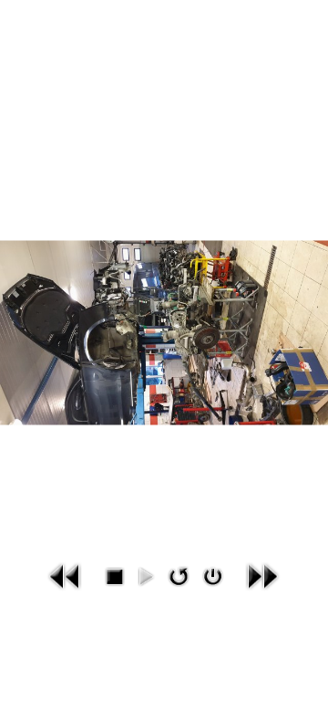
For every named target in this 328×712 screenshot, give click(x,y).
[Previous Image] (65, 576)
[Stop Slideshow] (114, 576)
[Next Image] (262, 576)
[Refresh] (178, 576)
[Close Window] (213, 576)
